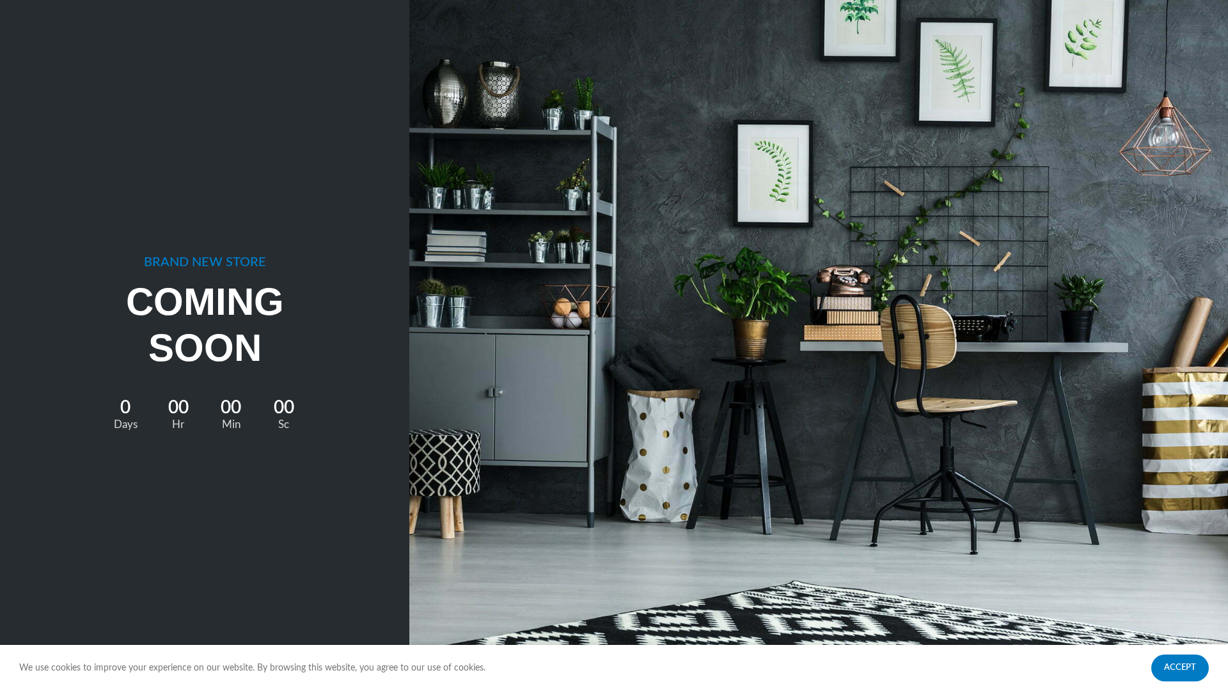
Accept (1180, 667)
